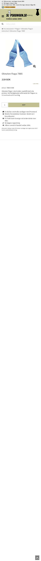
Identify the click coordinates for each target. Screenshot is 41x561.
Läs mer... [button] (36, 83)
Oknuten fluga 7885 (17, 31)
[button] (34, 66)
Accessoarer (9, 29)
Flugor (17, 29)
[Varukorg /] (37, 15)
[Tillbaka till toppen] (36, 559)
